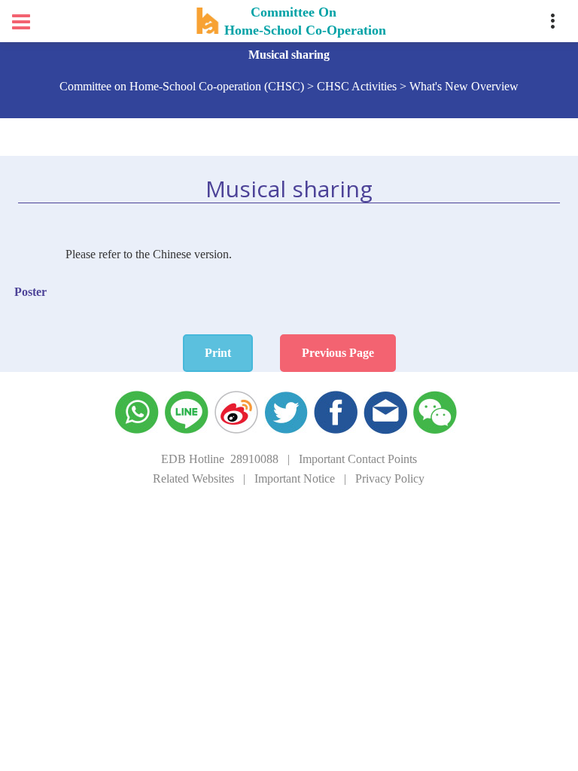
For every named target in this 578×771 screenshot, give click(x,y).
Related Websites (193, 478)
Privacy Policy (389, 478)
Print (218, 352)
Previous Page (338, 352)
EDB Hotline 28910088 (219, 459)
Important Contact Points (358, 459)
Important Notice (294, 478)
